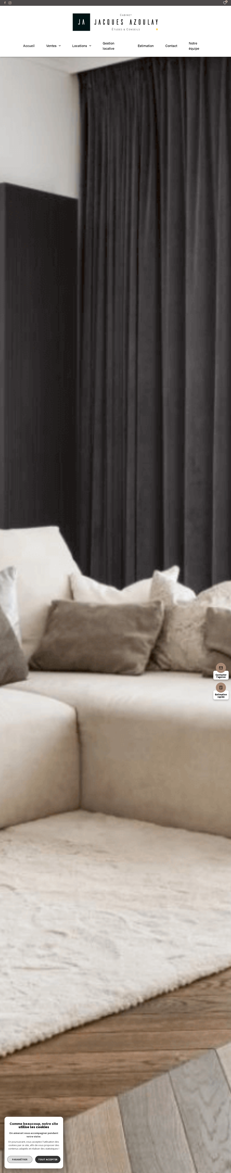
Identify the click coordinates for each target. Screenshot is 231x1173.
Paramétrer (20, 1159)
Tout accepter (47, 1159)
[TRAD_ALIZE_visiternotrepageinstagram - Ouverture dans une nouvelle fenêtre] (9, 2)
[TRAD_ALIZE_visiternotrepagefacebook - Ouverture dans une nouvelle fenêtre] (5, 2)
